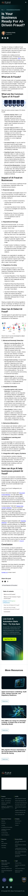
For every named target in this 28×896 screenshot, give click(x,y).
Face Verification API (19, 814)
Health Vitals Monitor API (20, 800)
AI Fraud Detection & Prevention (13, 9)
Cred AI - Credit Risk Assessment (5, 803)
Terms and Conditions (20, 868)
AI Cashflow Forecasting (6, 827)
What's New (4, 860)
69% (19, 58)
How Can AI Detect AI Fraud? (11, 605)
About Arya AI (18, 821)
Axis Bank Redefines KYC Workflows (20, 856)
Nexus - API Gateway (6, 800)
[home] (6, 2)
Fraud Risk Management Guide (6, 871)
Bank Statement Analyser (20, 798)
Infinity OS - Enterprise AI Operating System (7, 808)
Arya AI (21, 541)
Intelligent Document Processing (5, 830)
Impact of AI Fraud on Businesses (9, 601)
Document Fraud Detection (21, 802)
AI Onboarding (4, 832)
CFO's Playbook (4, 866)
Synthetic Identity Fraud (6, 868)
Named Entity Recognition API (20, 807)
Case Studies (4, 843)
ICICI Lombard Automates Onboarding (20, 852)
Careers (17, 825)
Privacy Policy (18, 863)
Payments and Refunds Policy (20, 866)
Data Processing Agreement (18, 871)
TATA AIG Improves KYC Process (20, 842)
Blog (2, 9)
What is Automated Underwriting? (5, 864)
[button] (25, 2)
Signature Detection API (20, 810)
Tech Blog (3, 847)
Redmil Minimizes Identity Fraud (20, 845)
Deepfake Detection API (20, 804)
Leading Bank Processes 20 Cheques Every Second (21, 849)
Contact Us (17, 823)
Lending (3, 825)
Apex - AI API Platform (6, 798)
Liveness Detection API (20, 812)
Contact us (5, 572)
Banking (3, 821)
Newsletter (3, 845)
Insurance (3, 823)
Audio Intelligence (5, 834)
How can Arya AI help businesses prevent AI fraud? (12, 608)
